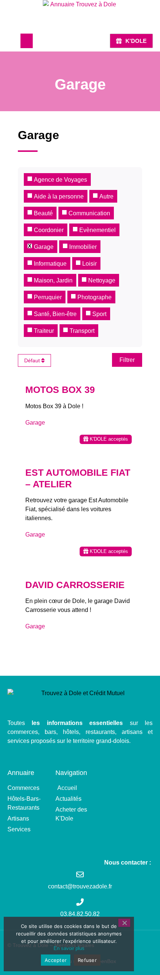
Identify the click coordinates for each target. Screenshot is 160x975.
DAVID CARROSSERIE (75, 584)
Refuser (87, 960)
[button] (26, 41)
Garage (35, 422)
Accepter (56, 960)
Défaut (32, 360)
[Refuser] (124, 923)
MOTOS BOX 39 (60, 389)
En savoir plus (69, 948)
